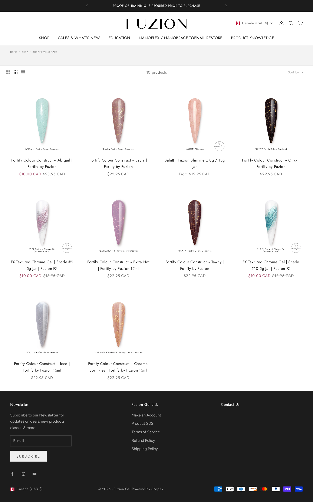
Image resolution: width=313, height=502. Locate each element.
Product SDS (142, 423)
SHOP (44, 38)
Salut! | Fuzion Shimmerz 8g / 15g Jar (195, 163)
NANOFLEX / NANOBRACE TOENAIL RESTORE (181, 38)
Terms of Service (146, 432)
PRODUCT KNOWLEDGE (252, 38)
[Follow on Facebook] (12, 474)
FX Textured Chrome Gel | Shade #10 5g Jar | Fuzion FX (271, 265)
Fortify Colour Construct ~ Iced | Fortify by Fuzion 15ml (42, 367)
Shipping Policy (145, 448)
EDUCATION (119, 38)
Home (13, 52)
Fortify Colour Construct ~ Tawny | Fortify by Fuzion (194, 265)
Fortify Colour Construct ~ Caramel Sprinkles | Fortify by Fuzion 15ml (118, 367)
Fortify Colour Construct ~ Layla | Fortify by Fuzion (118, 163)
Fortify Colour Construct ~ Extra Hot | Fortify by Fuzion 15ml (118, 265)
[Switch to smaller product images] (15, 72)
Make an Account (146, 415)
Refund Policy (143, 440)
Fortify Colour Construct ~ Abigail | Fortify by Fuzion (42, 163)
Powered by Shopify (147, 488)
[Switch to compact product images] (23, 72)
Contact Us (230, 404)
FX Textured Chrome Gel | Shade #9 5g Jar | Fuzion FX (42, 265)
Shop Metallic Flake (45, 52)
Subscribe (28, 456)
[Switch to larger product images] (8, 72)
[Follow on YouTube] (34, 474)
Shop (25, 52)
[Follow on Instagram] (23, 474)
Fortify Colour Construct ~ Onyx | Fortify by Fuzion (271, 163)
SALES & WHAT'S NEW (79, 38)
